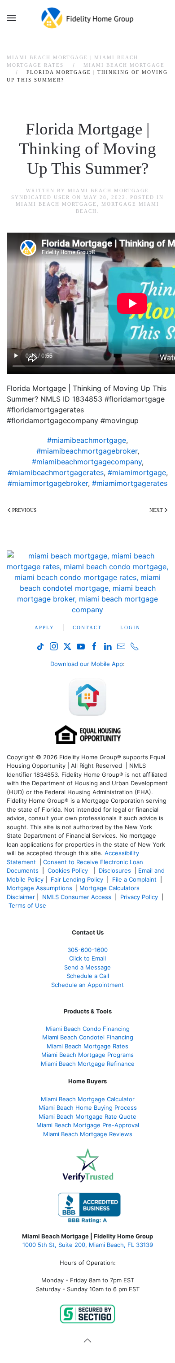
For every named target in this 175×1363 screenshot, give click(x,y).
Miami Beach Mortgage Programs (87, 1054)
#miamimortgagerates (129, 483)
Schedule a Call (87, 975)
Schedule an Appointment (87, 984)
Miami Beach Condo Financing (88, 1028)
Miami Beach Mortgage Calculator (88, 1099)
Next (156, 510)
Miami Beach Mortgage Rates (87, 1046)
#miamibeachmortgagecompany (87, 461)
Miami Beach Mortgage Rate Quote (87, 1116)
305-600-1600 (87, 949)
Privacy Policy (139, 896)
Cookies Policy (69, 870)
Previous (24, 510)
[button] (11, 18)
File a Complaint (135, 879)
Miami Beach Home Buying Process (88, 1107)
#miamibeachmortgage (86, 440)
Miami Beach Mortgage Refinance (88, 1063)
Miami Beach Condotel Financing (87, 1037)
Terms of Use (28, 905)
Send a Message (87, 967)
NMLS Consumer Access (76, 896)
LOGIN (130, 627)
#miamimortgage (137, 472)
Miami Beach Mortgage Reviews (87, 1134)
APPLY (44, 627)
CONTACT (87, 627)
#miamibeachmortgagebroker (86, 450)
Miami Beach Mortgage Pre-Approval (87, 1125)
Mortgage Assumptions (39, 887)
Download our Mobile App (86, 663)
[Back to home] (88, 18)
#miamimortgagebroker (48, 483)
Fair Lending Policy (77, 879)
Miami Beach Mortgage (56, 204)
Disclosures (115, 870)
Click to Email (87, 958)
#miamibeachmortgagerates (56, 472)
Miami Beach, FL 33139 (87, 1244)
